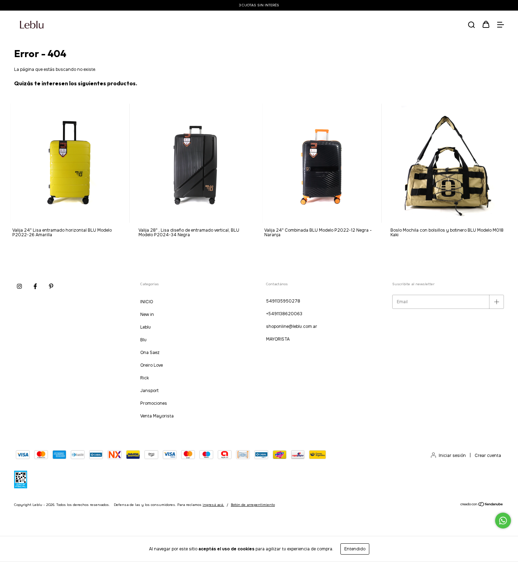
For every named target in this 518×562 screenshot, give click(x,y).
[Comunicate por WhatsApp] (503, 521)
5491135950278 (283, 301)
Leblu (145, 327)
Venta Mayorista (157, 416)
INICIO (146, 302)
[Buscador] (471, 25)
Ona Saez (150, 352)
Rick (144, 378)
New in (147, 314)
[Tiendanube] (482, 505)
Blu (143, 340)
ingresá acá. (213, 504)
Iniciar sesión (452, 455)
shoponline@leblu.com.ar (291, 326)
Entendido (354, 549)
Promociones (153, 403)
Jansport (149, 390)
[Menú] (500, 25)
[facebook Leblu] (35, 286)
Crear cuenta (488, 455)
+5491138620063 (284, 314)
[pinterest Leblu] (51, 286)
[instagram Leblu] (19, 286)
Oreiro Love (151, 365)
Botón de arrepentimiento (253, 504)
